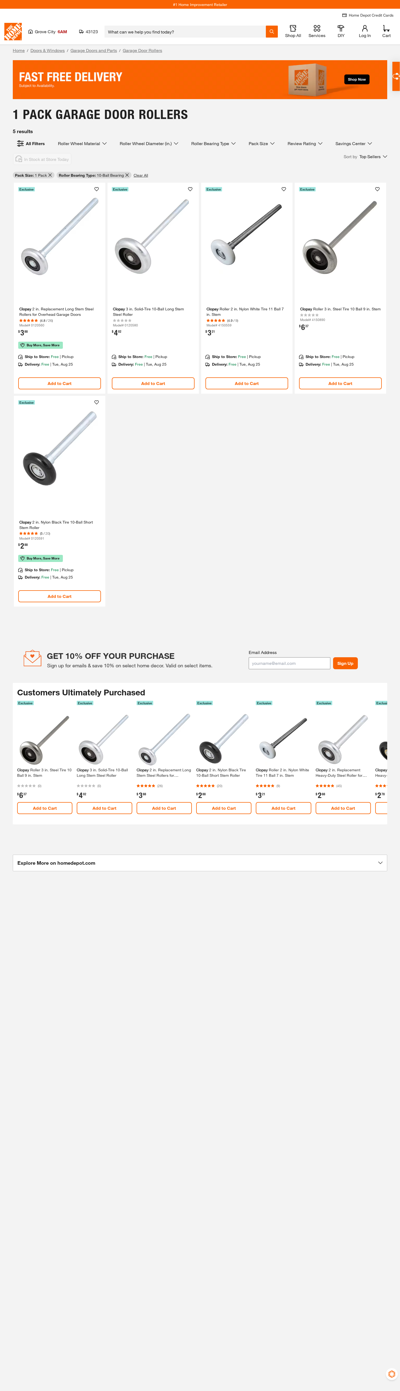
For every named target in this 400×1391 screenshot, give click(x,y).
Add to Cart (60, 383)
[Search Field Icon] (272, 32)
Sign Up (345, 663)
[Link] (59, 288)
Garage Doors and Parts (93, 50)
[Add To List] (96, 189)
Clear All (141, 175)
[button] (365, 156)
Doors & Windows (47, 50)
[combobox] (185, 31)
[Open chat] (396, 76)
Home (19, 50)
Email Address (263, 652)
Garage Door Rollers (142, 50)
